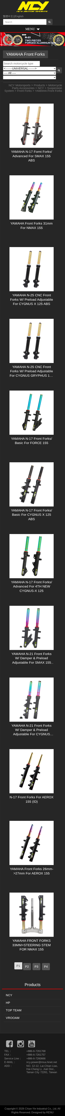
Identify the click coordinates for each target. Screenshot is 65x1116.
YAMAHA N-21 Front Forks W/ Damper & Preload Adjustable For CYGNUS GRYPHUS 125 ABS (32, 730)
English (19, 16)
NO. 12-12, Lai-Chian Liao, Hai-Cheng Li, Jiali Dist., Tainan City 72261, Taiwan (42, 1069)
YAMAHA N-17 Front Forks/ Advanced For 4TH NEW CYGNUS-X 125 (31, 586)
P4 (46, 966)
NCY (9, 995)
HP (8, 1002)
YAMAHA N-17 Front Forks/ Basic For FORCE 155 (31, 441)
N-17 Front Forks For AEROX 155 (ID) (31, 799)
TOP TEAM (13, 1010)
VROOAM (12, 1018)
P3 (36, 966)
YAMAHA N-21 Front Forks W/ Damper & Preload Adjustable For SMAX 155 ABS (32, 658)
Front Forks (24, 90)
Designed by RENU (42, 1112)
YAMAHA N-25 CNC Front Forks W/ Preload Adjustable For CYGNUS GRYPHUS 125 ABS (31, 371)
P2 (27, 966)
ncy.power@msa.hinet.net (41, 1062)
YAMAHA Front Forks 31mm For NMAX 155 (31, 225)
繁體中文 (8, 16)
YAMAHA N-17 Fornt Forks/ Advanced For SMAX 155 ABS (31, 156)
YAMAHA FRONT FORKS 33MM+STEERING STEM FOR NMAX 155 (31, 945)
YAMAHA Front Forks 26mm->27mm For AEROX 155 (31, 871)
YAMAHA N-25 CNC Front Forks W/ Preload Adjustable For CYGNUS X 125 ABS (31, 299)
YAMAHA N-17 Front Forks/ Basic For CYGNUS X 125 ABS (31, 514)
